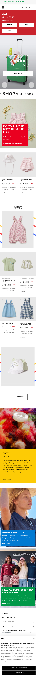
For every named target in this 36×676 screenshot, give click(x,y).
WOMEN (9, 25)
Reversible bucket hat (8, 179)
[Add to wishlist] (3, 155)
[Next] (27, 2)
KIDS (9, 31)
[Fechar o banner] (34, 638)
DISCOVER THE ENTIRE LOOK (12, 144)
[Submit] (30, 632)
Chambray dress (7, 323)
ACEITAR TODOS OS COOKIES (18, 668)
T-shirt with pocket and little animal (8, 280)
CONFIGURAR (18, 672)
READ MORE (7, 479)
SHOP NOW (18, 73)
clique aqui (3, 661)
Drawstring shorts (27, 279)
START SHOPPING (18, 397)
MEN (26, 25)
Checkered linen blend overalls (25, 324)
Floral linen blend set (27, 179)
